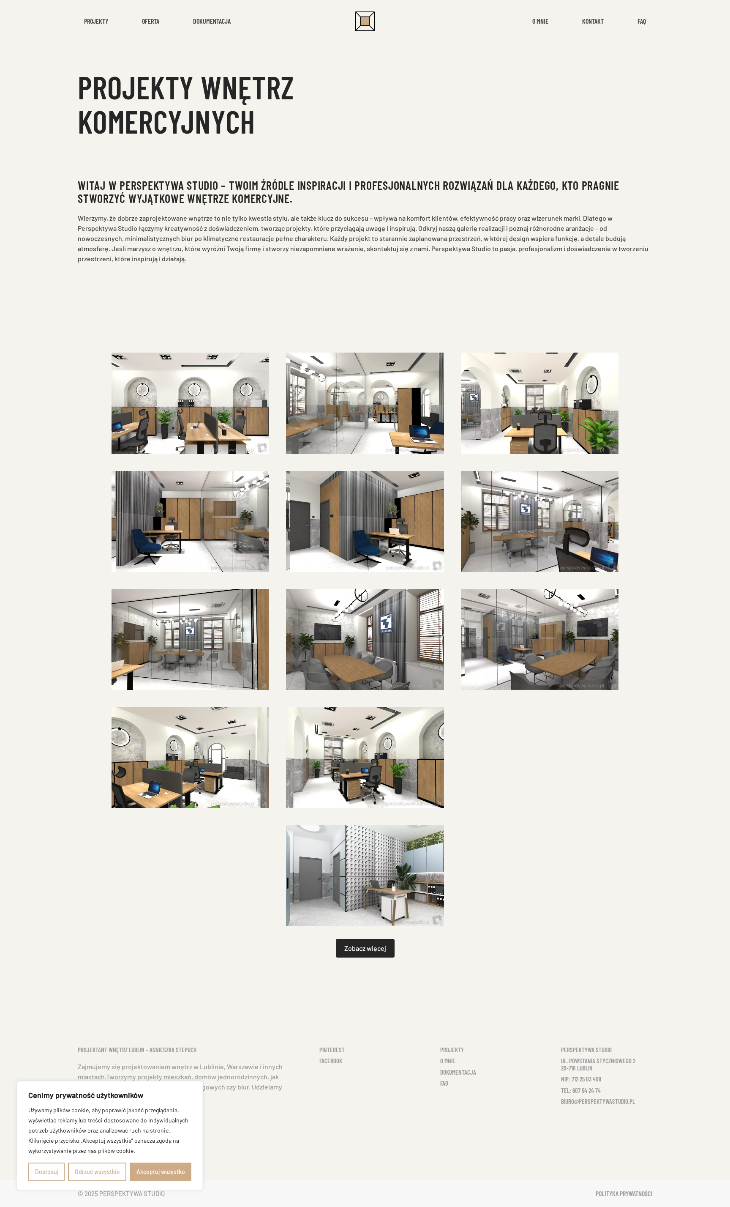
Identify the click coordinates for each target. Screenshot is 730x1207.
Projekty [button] (96, 21)
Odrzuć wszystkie (97, 1171)
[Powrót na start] (365, 21)
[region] (110, 1135)
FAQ (444, 1083)
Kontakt (593, 21)
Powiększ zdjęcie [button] (190, 403)
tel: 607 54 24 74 (581, 1090)
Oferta (150, 21)
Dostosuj (46, 1171)
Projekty (452, 1050)
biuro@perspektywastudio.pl (598, 1101)
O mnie (540, 21)
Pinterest (332, 1050)
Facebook (330, 1061)
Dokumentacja (212, 21)
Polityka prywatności (624, 1193)
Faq (641, 21)
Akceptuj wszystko (160, 1171)
